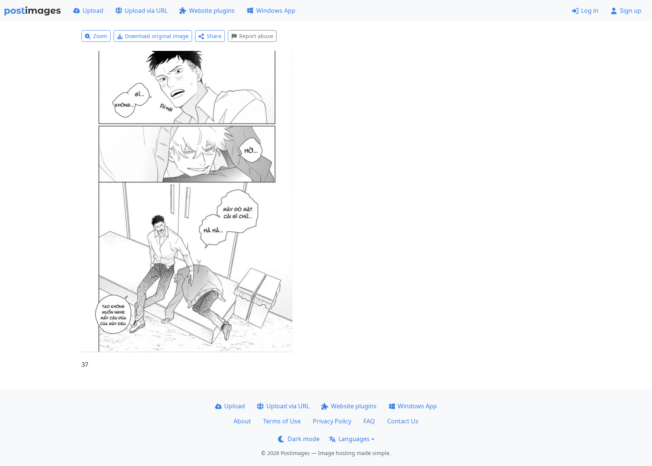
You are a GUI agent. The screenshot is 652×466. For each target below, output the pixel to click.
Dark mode (304, 439)
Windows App (275, 10)
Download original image (157, 36)
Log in (589, 10)
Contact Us (402, 421)
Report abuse (256, 36)
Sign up (630, 10)
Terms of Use (282, 421)
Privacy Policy (332, 421)
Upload (93, 10)
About (242, 421)
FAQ (369, 421)
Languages (354, 439)
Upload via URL (146, 10)
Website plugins (212, 10)
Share (214, 36)
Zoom (100, 36)
